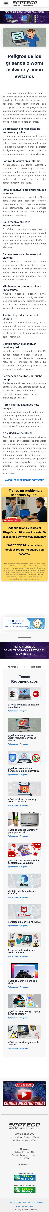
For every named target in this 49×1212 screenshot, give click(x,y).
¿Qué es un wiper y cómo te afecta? (23, 1043)
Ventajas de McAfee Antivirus (24, 921)
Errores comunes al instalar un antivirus (23, 705)
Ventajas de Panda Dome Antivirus (22, 892)
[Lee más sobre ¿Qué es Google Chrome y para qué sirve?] (24, 819)
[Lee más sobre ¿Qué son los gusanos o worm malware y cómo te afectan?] (24, 724)
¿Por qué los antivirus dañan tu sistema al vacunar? (24, 861)
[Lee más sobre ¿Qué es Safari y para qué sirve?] (24, 970)
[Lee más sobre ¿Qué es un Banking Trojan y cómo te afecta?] (24, 1001)
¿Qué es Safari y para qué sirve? (22, 982)
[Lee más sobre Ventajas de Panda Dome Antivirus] (24, 880)
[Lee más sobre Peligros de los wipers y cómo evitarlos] (24, 939)
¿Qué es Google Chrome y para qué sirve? (23, 831)
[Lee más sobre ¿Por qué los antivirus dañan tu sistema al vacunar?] (24, 850)
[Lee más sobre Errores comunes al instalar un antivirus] (24, 694)
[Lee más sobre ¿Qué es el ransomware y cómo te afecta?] (24, 788)
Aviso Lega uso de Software (26, 1206)
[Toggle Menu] (6, 3)
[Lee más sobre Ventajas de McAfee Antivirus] (24, 911)
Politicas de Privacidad (17, 1203)
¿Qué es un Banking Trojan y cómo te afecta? (24, 1012)
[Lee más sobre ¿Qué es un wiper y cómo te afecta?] (24, 1031)
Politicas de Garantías (35, 1203)
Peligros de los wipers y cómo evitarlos (21, 951)
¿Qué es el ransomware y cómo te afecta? (22, 800)
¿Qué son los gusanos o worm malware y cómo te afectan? (22, 737)
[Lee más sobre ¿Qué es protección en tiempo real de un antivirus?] (24, 757)
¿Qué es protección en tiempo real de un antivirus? (23, 769)
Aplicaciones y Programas (18, 711)
